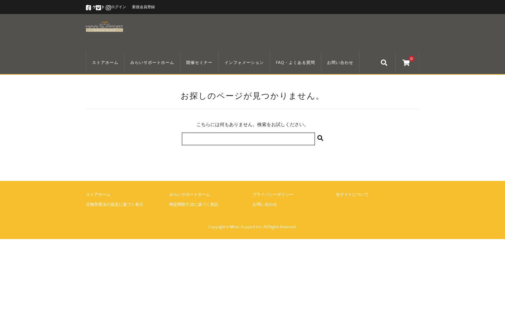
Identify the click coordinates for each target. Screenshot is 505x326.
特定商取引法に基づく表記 (193, 204)
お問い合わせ (340, 62)
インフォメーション (244, 62)
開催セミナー (199, 62)
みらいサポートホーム (152, 62)
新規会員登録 (143, 7)
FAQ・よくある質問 (295, 62)
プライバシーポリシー (272, 194)
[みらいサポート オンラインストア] (104, 25)
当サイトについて (352, 194)
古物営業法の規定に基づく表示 (114, 204)
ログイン (118, 7)
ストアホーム (105, 62)
